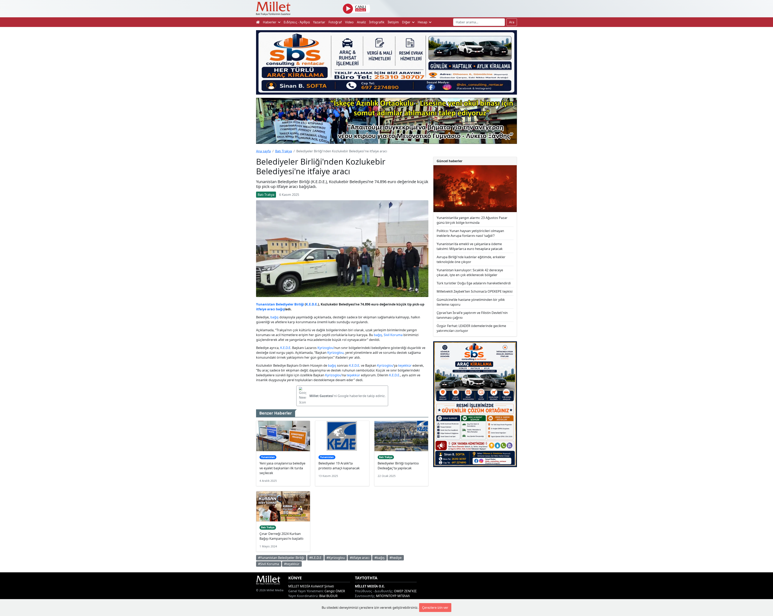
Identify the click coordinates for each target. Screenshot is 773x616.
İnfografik (376, 22)
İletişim (393, 22)
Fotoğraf (335, 22)
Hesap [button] (423, 22)
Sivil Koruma (393, 335)
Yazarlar (319, 22)
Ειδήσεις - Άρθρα (297, 22)
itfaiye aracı (265, 309)
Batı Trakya (283, 151)
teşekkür (405, 365)
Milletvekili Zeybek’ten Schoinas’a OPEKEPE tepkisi (475, 291)
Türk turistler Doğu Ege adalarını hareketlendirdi (474, 283)
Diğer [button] (406, 22)
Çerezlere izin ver (435, 607)
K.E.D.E (311, 304)
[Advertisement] (475, 503)
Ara (511, 22)
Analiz (361, 22)
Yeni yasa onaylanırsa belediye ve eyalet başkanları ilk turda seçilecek (282, 468)
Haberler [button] (270, 22)
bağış (280, 309)
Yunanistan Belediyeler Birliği (280, 304)
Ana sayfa (263, 151)
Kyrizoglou (325, 348)
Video (349, 22)
